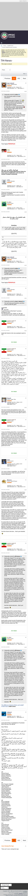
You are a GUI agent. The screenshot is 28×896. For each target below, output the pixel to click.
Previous (7, 78)
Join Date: (9, 87)
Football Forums (10, 45)
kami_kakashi (10, 83)
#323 (25, 358)
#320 (25, 265)
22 (14, 78)
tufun (8, 180)
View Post (19, 94)
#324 (25, 407)
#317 (25, 159)
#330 (25, 720)
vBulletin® (20, 893)
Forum (4, 45)
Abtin (8, 459)
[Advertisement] (14, 16)
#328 (25, 553)
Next (24, 78)
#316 (25, 91)
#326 (25, 469)
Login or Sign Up (22, 1)
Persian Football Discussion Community (9, 47)
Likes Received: (10, 88)
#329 (25, 647)
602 (19, 78)
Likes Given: (20, 88)
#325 (25, 429)
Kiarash (9, 398)
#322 (25, 330)
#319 (25, 212)
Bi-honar (9, 480)
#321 (25, 298)
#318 (25, 189)
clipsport (9, 712)
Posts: (17, 87)
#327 (25, 489)
